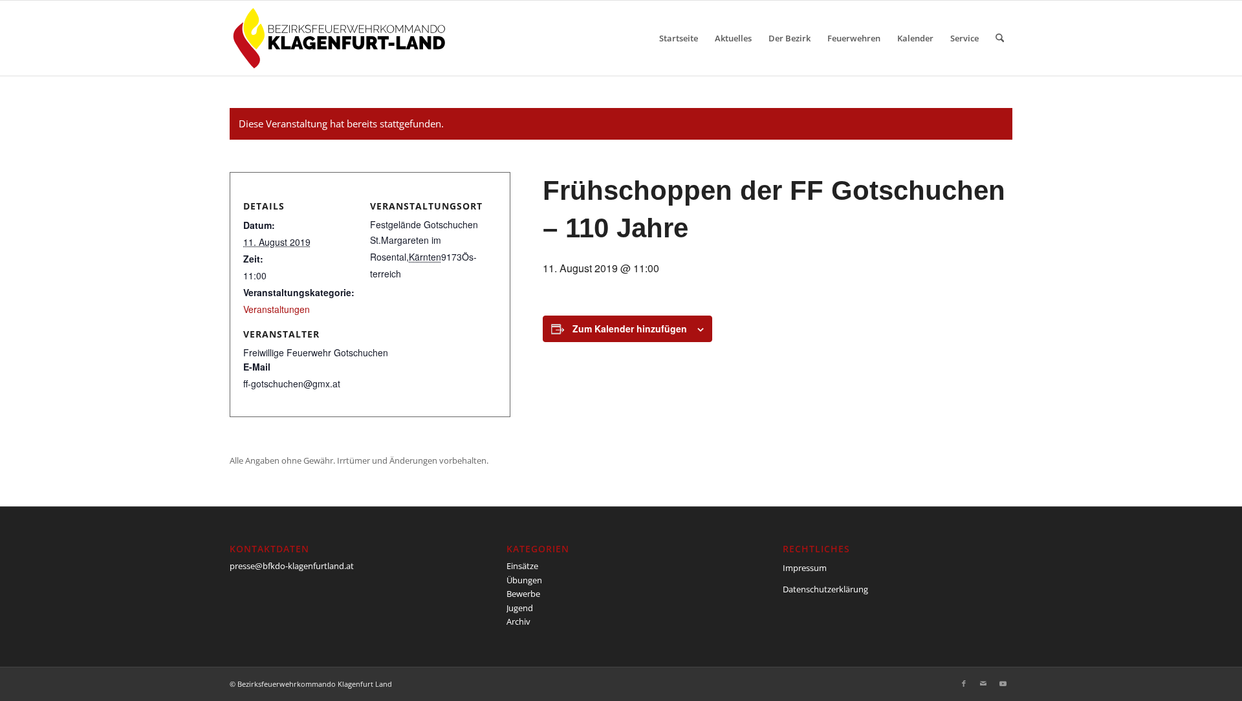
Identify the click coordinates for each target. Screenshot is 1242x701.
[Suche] (999, 38)
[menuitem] (678, 38)
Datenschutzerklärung (825, 589)
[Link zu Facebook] (964, 683)
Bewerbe (523, 593)
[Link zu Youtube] (1002, 683)
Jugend (520, 608)
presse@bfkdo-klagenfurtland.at (292, 566)
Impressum (805, 568)
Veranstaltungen (276, 309)
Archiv (518, 621)
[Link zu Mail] (983, 683)
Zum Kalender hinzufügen (629, 328)
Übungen (524, 580)
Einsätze (522, 566)
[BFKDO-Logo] (342, 38)
